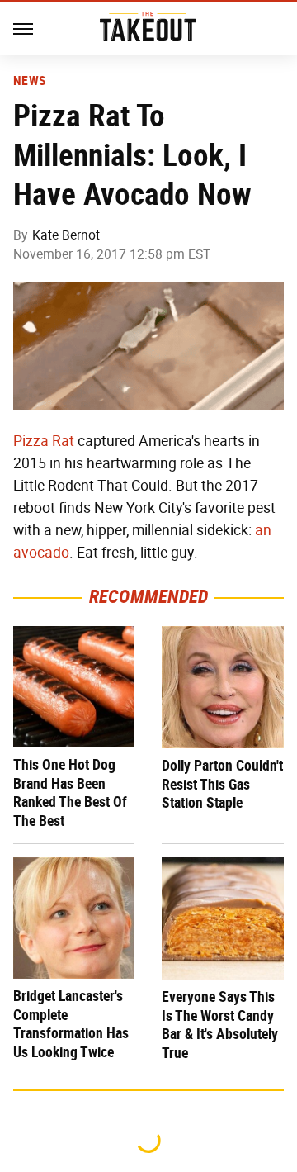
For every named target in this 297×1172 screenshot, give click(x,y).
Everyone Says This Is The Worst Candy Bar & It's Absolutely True (220, 1024)
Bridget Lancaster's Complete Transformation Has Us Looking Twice (71, 1023)
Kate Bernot (66, 235)
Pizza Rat (43, 441)
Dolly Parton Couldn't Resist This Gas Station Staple (222, 784)
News (29, 81)
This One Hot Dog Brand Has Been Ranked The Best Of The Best (70, 792)
